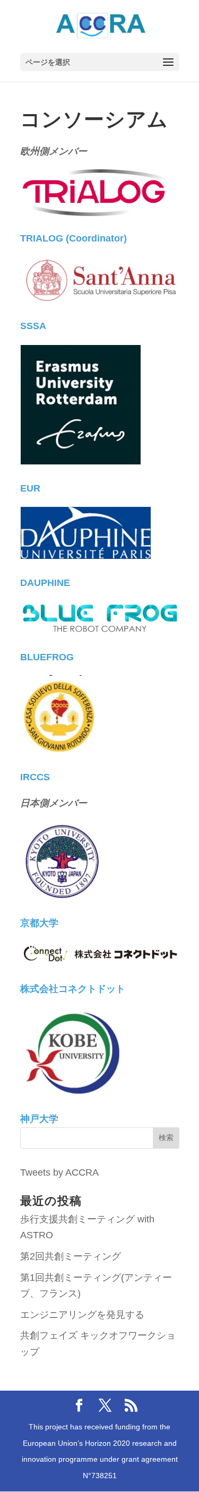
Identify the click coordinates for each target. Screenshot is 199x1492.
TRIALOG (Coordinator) (73, 238)
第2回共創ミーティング (70, 1256)
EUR (30, 488)
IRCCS (35, 777)
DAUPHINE (45, 582)
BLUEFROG (47, 657)
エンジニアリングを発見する (82, 1314)
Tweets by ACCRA (59, 1172)
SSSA (33, 326)
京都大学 (39, 923)
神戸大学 (39, 1119)
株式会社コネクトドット (72, 989)
